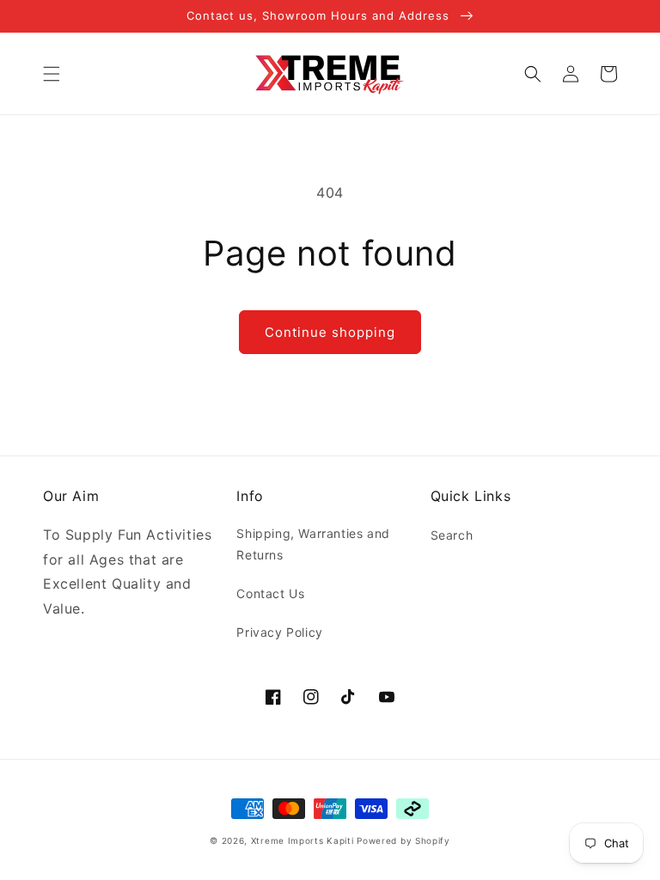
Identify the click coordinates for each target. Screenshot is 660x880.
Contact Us (270, 593)
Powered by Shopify (403, 840)
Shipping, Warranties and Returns (312, 544)
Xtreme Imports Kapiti (302, 840)
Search (452, 535)
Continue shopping (330, 332)
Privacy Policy (279, 632)
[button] (51, 74)
